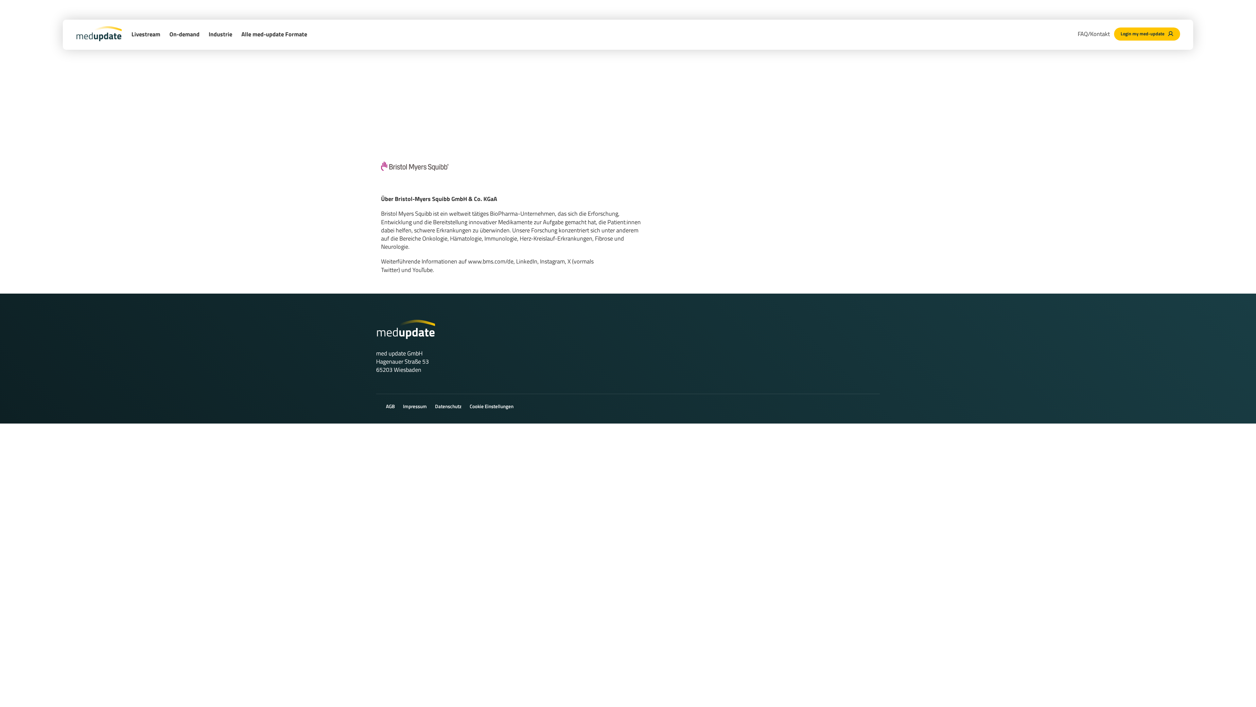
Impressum (415, 406)
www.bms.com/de (491, 261)
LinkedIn (526, 261)
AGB (390, 406)
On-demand (184, 34)
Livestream (145, 34)
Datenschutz (448, 406)
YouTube (422, 269)
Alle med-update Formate (274, 34)
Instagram (552, 261)
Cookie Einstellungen (492, 406)
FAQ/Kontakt (1094, 33)
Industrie (220, 34)
